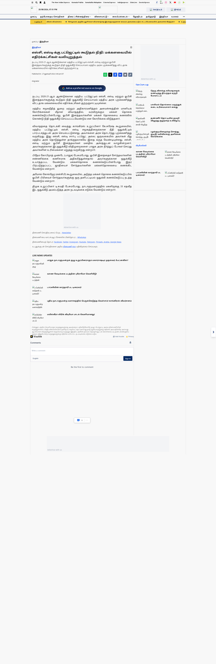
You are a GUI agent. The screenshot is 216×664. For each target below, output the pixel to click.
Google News (115, 242)
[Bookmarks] (40, 3)
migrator (35, 81)
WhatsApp (82, 237)
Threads (99, 242)
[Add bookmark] (131, 47)
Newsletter (66, 232)
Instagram (73, 242)
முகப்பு (33, 16)
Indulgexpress (123, 2)
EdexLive (133, 2)
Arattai (106, 242)
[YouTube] (174, 2)
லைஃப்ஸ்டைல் (120, 16)
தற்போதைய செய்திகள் (52, 16)
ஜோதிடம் (137, 16)
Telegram (91, 242)
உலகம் (174, 16)
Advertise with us (71, 227)
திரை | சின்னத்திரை (78, 16)
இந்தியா (163, 16)
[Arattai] (161, 2)
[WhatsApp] (179, 2)
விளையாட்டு (100, 16)
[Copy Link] (130, 75)
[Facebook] (156, 2)
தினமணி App (69, 246)
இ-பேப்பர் (177, 10)
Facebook (58, 242)
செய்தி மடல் (157, 10)
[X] (170, 2)
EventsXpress (144, 2)
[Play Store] (183, 2)
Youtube (82, 242)
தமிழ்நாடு (151, 16)
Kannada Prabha (77, 2)
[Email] (125, 75)
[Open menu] (32, 2)
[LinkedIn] (120, 75)
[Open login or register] (44, 3)
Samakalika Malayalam (93, 2)
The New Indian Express (61, 2)
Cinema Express (109, 2)
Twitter (65, 242)
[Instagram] (165, 2)
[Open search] (36, 3)
